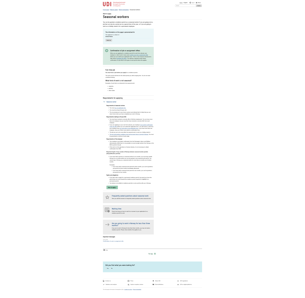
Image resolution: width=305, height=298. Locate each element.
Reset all (109, 40)
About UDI (157, 280)
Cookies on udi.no (128, 289)
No (112, 268)
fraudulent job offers (122, 58)
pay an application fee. (120, 108)
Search (198, 5)
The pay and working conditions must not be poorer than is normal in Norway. (129, 134)
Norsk (181, 2)
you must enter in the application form (128, 128)
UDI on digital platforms (186, 284)
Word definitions (159, 284)
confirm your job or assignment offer (139, 55)
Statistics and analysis (111, 284)
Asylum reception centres (136, 284)
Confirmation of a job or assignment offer (113, 241)
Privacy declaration (137, 289)
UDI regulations (184, 280)
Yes (108, 268)
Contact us (108, 280)
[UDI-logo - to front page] (114, 6)
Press (131, 280)
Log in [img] (192, 3)
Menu (198, 3)
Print (105, 250)
